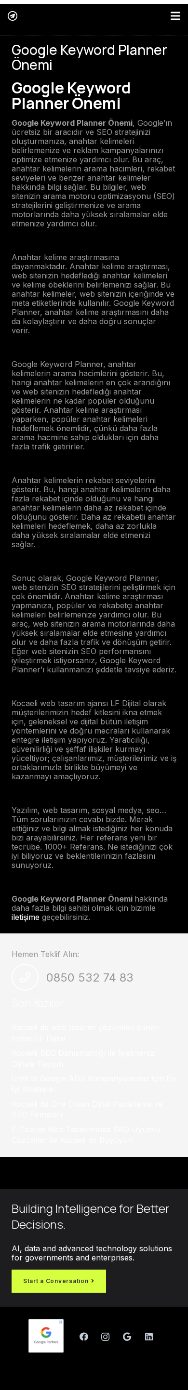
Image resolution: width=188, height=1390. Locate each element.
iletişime (26, 917)
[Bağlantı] (12, 16)
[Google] (127, 1337)
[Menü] (175, 16)
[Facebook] (83, 1337)
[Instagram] (105, 1337)
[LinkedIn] (149, 1337)
